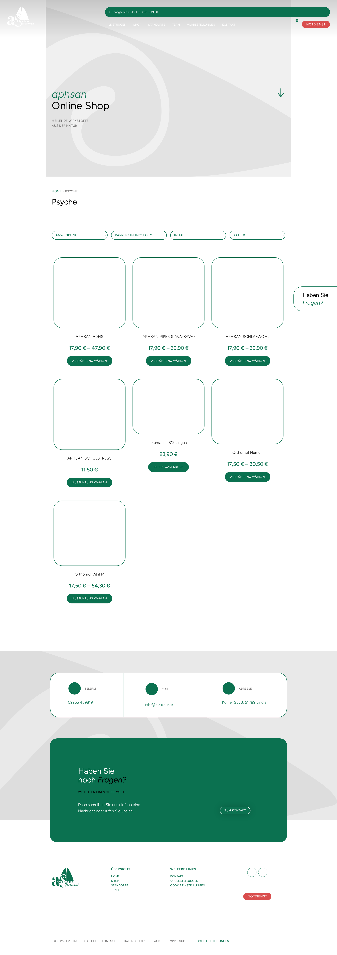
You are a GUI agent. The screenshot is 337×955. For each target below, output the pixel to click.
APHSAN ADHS (89, 336)
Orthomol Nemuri (247, 452)
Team (176, 24)
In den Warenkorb (168, 467)
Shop (137, 24)
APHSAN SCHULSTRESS (89, 458)
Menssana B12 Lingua (168, 442)
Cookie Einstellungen (187, 885)
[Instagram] (262, 872)
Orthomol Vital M (89, 574)
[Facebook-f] (251, 872)
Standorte (156, 24)
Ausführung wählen (89, 360)
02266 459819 (80, 702)
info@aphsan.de (159, 704)
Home (57, 191)
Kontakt (228, 24)
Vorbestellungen (201, 24)
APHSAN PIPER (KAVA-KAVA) (169, 336)
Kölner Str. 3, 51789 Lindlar (245, 702)
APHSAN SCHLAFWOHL (247, 336)
